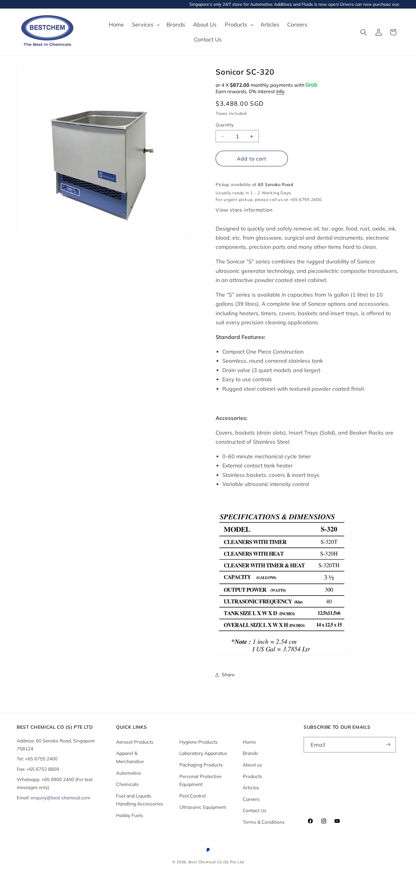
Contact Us (254, 810)
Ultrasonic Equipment (202, 807)
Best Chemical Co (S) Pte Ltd (216, 862)
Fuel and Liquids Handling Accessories (139, 800)
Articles (251, 787)
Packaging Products (201, 764)
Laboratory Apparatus (203, 753)
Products (252, 776)
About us (252, 764)
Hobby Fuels (129, 815)
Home (249, 742)
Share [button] (228, 675)
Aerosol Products (134, 742)
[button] (145, 24)
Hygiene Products (198, 742)
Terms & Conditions (264, 822)
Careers (251, 799)
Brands (250, 753)
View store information (244, 210)
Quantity (225, 125)
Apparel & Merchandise (130, 757)
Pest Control (192, 795)
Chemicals (127, 784)
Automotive (128, 773)
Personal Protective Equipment (200, 780)
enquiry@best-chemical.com (60, 797)
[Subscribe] (388, 744)
